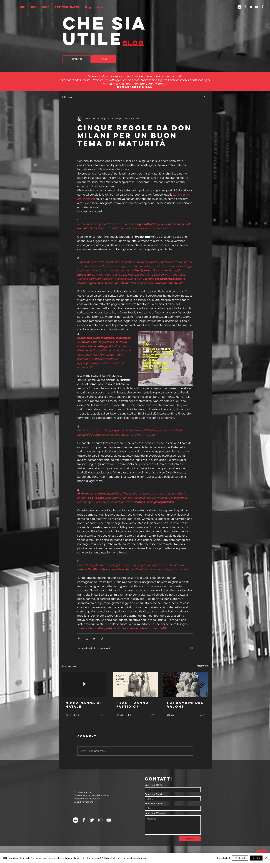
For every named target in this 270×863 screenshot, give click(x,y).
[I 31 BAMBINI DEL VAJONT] (185, 684)
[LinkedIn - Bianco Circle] (239, 7)
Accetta (256, 858)
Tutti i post (67, 97)
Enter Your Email (153, 794)
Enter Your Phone (153, 803)
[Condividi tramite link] (101, 638)
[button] (204, 97)
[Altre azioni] (191, 118)
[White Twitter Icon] (251, 7)
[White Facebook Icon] (245, 7)
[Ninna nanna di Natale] (84, 684)
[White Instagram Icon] (263, 7)
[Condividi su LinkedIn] (94, 638)
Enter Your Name (153, 785)
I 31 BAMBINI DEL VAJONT (185, 704)
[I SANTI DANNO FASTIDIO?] (135, 684)
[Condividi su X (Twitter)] (86, 638)
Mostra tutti (203, 665)
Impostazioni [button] (223, 858)
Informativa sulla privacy (136, 858)
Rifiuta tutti (240, 858)
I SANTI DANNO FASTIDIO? (132, 704)
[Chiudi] (266, 858)
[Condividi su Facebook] (78, 638)
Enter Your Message (155, 813)
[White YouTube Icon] (257, 7)
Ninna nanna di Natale (83, 704)
